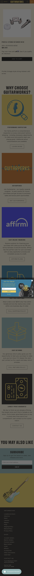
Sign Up (8, 291)
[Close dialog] (32, 280)
